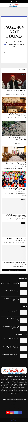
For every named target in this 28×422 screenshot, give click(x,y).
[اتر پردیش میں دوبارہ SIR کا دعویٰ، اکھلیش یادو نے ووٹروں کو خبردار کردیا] (14, 81)
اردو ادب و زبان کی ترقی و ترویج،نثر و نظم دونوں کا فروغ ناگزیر (17, 114)
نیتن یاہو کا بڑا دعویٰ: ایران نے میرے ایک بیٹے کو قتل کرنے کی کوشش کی (16, 215)
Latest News (21, 70)
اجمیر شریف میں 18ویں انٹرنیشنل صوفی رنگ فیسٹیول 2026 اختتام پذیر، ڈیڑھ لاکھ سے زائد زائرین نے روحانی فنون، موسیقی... (14, 189)
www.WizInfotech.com (14, 420)
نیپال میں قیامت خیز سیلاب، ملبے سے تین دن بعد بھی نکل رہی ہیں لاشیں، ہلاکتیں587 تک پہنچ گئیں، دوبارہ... (16, 138)
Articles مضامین (23, 98)
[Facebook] (20, 412)
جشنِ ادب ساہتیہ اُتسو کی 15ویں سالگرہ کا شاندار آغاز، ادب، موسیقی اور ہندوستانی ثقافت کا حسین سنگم (11, 327)
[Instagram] (12, 412)
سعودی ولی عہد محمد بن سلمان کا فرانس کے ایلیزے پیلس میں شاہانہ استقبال (16, 239)
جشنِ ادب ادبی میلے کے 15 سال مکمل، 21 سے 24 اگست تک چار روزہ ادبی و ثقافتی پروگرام (10, 319)
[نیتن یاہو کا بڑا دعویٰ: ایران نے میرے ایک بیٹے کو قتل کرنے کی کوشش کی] (14, 206)
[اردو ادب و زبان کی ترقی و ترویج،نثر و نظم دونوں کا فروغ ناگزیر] (14, 105)
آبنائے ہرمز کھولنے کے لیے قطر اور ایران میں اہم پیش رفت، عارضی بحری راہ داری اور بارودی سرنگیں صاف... (14, 163)
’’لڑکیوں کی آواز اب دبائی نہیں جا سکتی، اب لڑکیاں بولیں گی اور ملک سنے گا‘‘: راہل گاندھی (10, 355)
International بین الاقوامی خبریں (21, 147)
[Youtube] (8, 412)
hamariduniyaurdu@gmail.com (16, 408)
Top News (23, 74)
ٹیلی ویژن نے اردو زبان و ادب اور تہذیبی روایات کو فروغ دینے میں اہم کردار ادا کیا (15, 262)
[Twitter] (16, 412)
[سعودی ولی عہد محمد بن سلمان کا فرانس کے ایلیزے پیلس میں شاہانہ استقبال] (14, 229)
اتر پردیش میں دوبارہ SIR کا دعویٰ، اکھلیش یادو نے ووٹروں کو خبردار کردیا (16, 90)
